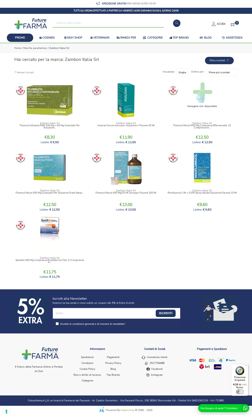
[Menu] (246, 366)
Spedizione (87, 357)
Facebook (157, 369)
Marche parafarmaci (35, 48)
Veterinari (101, 37)
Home (17, 48)
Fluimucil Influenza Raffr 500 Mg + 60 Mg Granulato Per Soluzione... (50, 127)
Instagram (157, 375)
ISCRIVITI (165, 313)
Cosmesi (49, 37)
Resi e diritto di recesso (87, 375)
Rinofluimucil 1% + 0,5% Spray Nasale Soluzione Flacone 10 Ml (202, 193)
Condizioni (87, 363)
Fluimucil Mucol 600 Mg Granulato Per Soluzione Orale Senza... (50, 193)
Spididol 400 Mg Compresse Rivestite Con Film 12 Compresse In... (49, 261)
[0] (232, 24)
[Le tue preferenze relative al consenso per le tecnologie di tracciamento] (6, 411)
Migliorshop (127, 410)
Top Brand (181, 37)
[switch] (240, 392)
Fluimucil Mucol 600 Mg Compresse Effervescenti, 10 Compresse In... (202, 127)
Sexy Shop (74, 37)
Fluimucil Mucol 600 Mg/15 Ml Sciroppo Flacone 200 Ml (126, 193)
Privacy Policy (113, 363)
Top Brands (113, 375)
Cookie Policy (87, 369)
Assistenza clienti (157, 357)
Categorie (155, 37)
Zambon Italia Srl (50, 123)
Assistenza (234, 37)
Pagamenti (113, 357)
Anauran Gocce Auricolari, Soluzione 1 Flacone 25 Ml (126, 126)
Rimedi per (128, 37)
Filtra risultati (218, 60)
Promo (20, 37)
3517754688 (157, 363)
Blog (207, 37)
